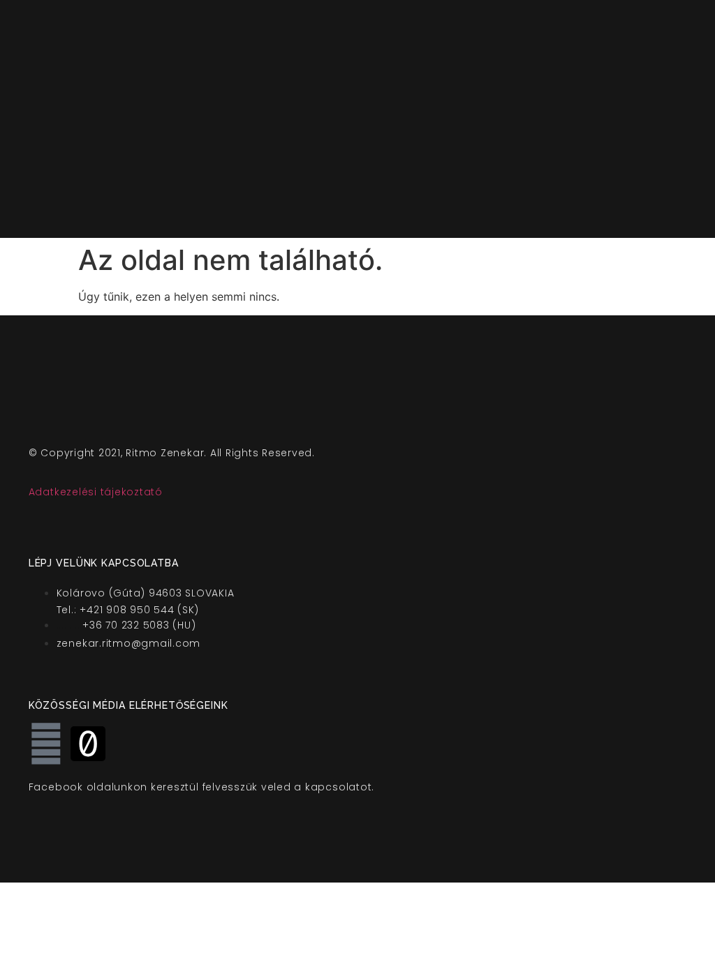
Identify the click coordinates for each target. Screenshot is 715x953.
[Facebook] (46, 743)
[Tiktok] (88, 743)
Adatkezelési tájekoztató (96, 492)
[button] (477, 118)
